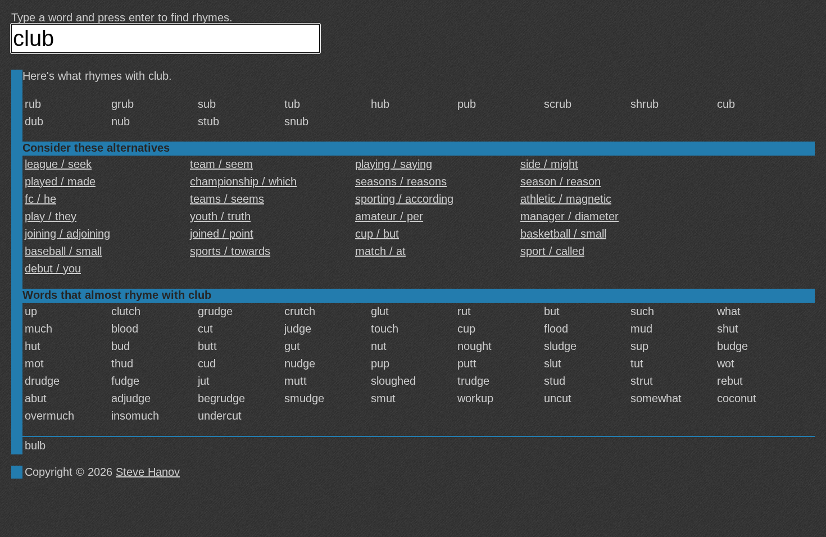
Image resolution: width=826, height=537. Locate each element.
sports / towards (230, 251)
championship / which (243, 181)
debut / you (53, 268)
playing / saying (393, 164)
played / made (60, 181)
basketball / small (563, 233)
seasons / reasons (401, 181)
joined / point (221, 233)
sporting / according (404, 199)
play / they (50, 216)
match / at (380, 251)
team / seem (221, 164)
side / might (549, 164)
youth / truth (220, 216)
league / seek (58, 164)
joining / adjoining (67, 233)
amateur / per (389, 216)
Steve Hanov (148, 472)
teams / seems (227, 199)
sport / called (552, 251)
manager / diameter (569, 216)
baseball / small (63, 251)
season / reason (560, 181)
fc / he (40, 199)
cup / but (377, 233)
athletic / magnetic (565, 199)
